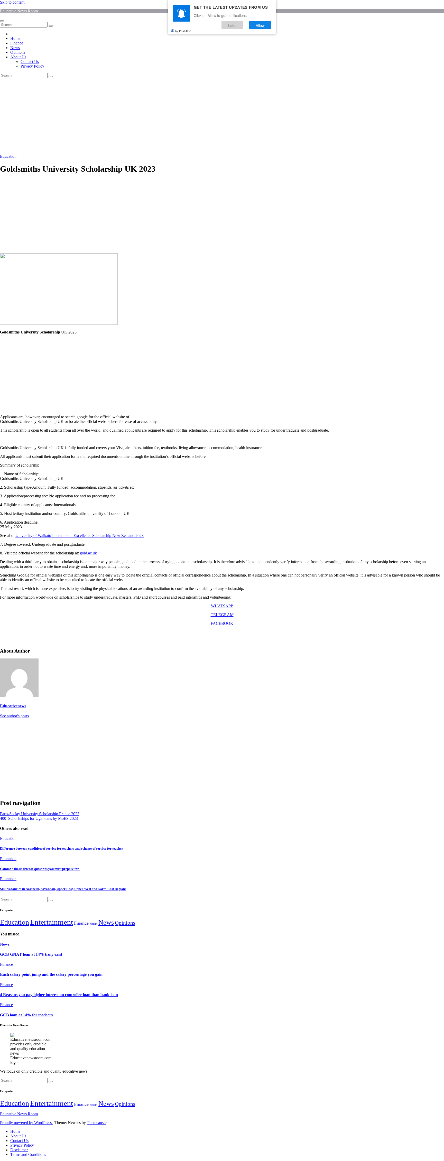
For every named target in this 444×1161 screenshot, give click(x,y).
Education (8, 156)
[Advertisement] (154, 116)
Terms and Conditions (28, 1154)
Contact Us (30, 61)
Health (93, 923)
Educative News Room (19, 11)
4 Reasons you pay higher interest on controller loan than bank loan (59, 994)
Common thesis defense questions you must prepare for (40, 869)
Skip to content (12, 2)
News (15, 47)
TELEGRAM (222, 614)
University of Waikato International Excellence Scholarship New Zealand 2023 (79, 535)
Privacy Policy (32, 66)
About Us (18, 57)
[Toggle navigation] (2, 21)
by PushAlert (183, 31)
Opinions (17, 52)
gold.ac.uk (88, 553)
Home (15, 38)
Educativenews (13, 706)
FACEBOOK (222, 623)
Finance (16, 43)
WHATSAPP (222, 606)
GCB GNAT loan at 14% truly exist (31, 954)
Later (232, 25)
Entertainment (51, 922)
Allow (260, 25)
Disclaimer (19, 1150)
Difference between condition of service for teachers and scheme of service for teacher (61, 848)
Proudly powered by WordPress (26, 1122)
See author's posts (14, 716)
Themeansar (96, 1122)
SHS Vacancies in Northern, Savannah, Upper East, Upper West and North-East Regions (63, 889)
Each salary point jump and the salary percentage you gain (51, 974)
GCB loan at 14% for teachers (26, 1015)
